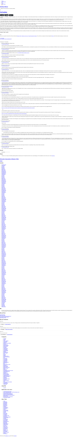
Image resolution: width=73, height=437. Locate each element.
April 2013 (3, 268)
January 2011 (3, 289)
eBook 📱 (11, 15)
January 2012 (3, 280)
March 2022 (3, 187)
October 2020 (3, 200)
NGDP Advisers (5, 424)
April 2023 (3, 177)
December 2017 (4, 226)
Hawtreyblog (5, 416)
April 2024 (3, 168)
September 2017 (4, 228)
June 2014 (3, 258)
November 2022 (4, 181)
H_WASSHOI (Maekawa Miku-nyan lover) (23, 52)
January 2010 (3, 298)
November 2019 (4, 208)
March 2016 (3, 242)
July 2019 (3, 211)
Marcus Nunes (5, 420)
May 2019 (3, 213)
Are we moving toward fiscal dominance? (5, 316)
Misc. (4, 363)
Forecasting (4, 347)
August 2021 (3, 192)
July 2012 (3, 275)
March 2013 (3, 269)
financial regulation (5, 345)
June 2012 (3, 276)
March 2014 (3, 260)
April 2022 (3, 186)
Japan (4, 357)
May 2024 (3, 167)
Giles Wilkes (5, 414)
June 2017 (3, 230)
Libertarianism (5, 360)
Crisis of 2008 (5, 341)
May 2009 (3, 304)
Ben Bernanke (5, 403)
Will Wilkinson (5, 433)
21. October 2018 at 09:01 (5, 136)
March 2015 (3, 251)
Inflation (4, 355)
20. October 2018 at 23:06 (5, 129)
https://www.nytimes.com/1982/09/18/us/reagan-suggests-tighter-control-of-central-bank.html (14, 113)
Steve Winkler (5, 431)
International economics (6, 356)
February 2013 (4, 270)
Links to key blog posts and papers (8, 394)
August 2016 (3, 238)
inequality (4, 354)
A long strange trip (2, 314)
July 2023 (3, 175)
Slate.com (4, 429)
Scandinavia (5, 377)
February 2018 (4, 224)
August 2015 (3, 247)
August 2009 (3, 302)
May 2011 (3, 286)
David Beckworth (5, 407)
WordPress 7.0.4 (7, 435)
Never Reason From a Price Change (8, 370)
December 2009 (4, 299)
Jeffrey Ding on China (3, 317)
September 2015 (4, 246)
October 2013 (3, 264)
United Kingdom (5, 383)
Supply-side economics (6, 378)
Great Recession (5, 350)
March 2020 (3, 205)
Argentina (4, 338)
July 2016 (3, 239)
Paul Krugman (5, 428)
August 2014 (3, 256)
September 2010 (4, 292)
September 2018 (4, 219)
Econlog (4, 409)
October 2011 (3, 282)
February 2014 (4, 261)
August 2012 (3, 274)
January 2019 (3, 216)
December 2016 (4, 235)
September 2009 (4, 301)
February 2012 (4, 279)
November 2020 (4, 199)
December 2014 (4, 253)
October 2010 (3, 291)
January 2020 (3, 207)
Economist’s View (5, 410)
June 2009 (3, 303)
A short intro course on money (7, 391)
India (4, 353)
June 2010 (3, 294)
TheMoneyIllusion (4, 6)
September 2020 (4, 201)
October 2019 (3, 209)
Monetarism (5, 365)
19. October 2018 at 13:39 (5, 65)
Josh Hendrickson (5, 417)
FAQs (2, 3)
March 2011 (3, 287)
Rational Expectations (6, 376)
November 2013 (4, 263)
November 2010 (4, 290)
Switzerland (5, 379)
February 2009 (4, 306)
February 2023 (4, 179)
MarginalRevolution (6, 421)
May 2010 (3, 295)
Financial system (5, 346)
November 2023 (4, 172)
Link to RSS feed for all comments (8, 393)
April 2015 (3, 250)
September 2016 (4, 237)
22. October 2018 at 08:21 (5, 143)
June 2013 (3, 267)
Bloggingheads (5, 404)
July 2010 (3, 293)
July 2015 (3, 248)
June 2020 (3, 203)
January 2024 (3, 170)
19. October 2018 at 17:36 (5, 69)
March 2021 (3, 196)
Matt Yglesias (5, 422)
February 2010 (4, 297)
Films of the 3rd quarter (9, 329)
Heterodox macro (5, 352)
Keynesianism (5, 358)
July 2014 (3, 257)
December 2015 (4, 244)
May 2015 (3, 249)
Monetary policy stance (6, 367)
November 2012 (4, 272)
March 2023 (3, 178)
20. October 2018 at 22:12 (5, 121)
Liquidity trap (5, 361)
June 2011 (3, 285)
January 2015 (3, 252)
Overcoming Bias (5, 427)
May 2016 (3, 240)
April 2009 (3, 305)
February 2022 (4, 188)
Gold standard (5, 349)
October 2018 (3, 218)
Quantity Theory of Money (7, 375)
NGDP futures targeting (6, 371)
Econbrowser (5, 408)
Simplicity (15, 435)
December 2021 (4, 189)
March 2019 (3, 214)
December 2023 (4, 171)
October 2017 (3, 227)
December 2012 (4, 271)
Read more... (53, 155)
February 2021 (4, 197)
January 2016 (3, 243)
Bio (2, 2)
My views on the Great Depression (8, 396)
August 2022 (3, 183)
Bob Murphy (11, 86)
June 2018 (3, 221)
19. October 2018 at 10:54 (5, 62)
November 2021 (4, 190)
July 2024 (3, 166)
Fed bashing (3, 12)
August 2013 (3, 265)
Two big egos (2, 38)
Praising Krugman (5, 373)
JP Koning (4, 418)
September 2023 (4, 173)
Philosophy (4, 372)
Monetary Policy (5, 366)
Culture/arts (4, 342)
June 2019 (3, 212)
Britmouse (4, 406)
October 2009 (3, 300)
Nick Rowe (4, 425)
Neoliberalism (5, 369)
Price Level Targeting (6, 374)
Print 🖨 (2, 15)
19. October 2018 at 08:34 (5, 53)
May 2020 (3, 204)
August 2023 (3, 174)
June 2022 (3, 185)
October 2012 (3, 273)
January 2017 (3, 234)
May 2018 (3, 222)
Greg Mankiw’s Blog (6, 415)
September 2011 (4, 283)
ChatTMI (4, 387)
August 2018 (3, 220)
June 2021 (3, 194)
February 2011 (4, 288)
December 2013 (4, 262)
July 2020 (3, 202)
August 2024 (3, 165)
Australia (4, 339)
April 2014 (3, 259)
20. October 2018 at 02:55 (5, 92)
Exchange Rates (5, 344)
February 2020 (4, 206)
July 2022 (3, 184)
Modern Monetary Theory (6, 364)
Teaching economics (6, 380)
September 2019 (4, 210)
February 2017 (4, 233)
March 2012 (3, 278)
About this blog (4, 1)
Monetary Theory (5, 368)
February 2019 (4, 215)
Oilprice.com (5, 426)
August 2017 (3, 229)
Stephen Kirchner (5, 430)
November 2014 (4, 254)
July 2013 (3, 266)
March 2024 (3, 169)
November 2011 (4, 281)
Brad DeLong (5, 405)
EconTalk (4, 411)
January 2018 (3, 225)
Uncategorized (5, 382)
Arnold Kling (5, 401)
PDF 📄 (6, 15)
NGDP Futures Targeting (6, 397)
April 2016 (3, 241)
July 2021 (3, 193)
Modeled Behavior (5, 423)
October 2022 (3, 182)
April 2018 (3, 223)
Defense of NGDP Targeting (7, 392)
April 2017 (3, 232)
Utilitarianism (5, 384)
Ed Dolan (4, 412)
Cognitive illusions (5, 340)
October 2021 (3, 191)
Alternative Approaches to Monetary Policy (9, 159)
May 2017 (3, 231)
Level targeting (5, 359)
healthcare (4, 351)
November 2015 (4, 245)
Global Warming (5, 348)
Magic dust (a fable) (2, 315)
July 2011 (3, 284)
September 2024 (4, 164)
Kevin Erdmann (5, 419)
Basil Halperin (5, 402)
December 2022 (4, 180)
